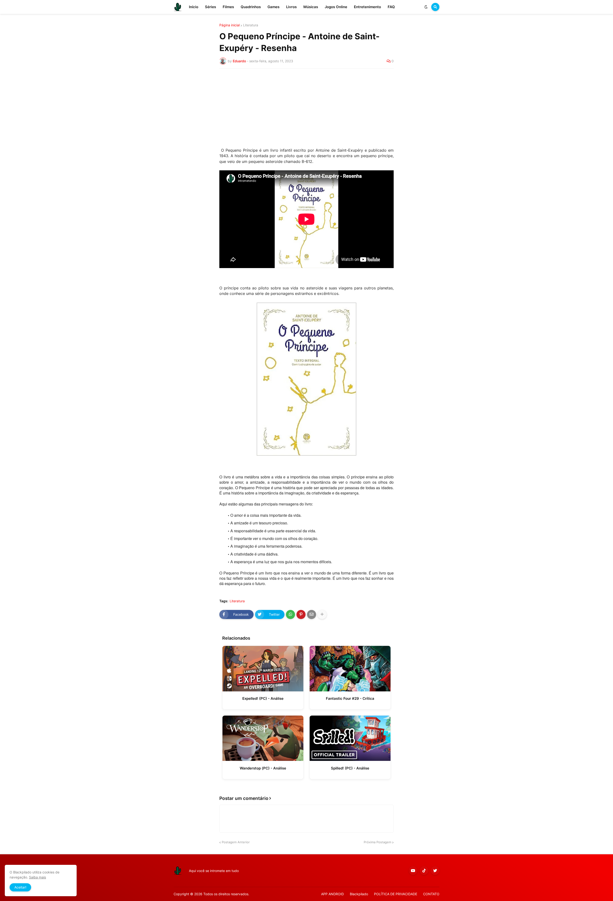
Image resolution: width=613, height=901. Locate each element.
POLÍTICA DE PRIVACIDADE (395, 894)
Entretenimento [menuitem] (367, 7)
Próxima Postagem (377, 842)
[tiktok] (424, 870)
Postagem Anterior (236, 842)
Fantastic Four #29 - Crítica (350, 698)
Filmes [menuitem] (228, 7)
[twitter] (435, 870)
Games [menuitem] (273, 7)
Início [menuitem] (193, 7)
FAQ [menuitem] (391, 7)
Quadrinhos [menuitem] (251, 7)
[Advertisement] (306, 108)
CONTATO (431, 894)
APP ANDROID (332, 894)
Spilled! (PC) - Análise (350, 768)
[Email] (311, 614)
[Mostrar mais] (322, 614)
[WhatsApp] (290, 614)
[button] (426, 7)
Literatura (250, 25)
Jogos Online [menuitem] (336, 7)
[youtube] (413, 870)
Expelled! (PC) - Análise (263, 698)
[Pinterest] (301, 614)
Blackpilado (359, 894)
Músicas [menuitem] (310, 7)
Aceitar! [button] (20, 887)
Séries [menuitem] (210, 7)
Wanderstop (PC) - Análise (263, 768)
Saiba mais (37, 877)
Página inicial (229, 25)
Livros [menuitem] (291, 7)
